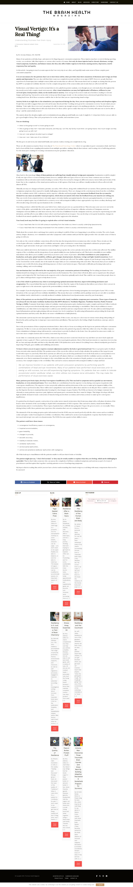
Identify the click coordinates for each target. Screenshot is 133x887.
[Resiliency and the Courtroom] (78, 616)
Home (68, 2)
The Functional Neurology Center (64, 146)
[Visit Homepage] (66, 14)
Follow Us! (102, 500)
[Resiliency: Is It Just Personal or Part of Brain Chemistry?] (54, 616)
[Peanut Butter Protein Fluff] (66, 741)
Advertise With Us (58, 876)
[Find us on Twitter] (100, 876)
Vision (36, 44)
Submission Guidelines (72, 876)
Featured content (29, 44)
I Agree (100, 884)
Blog (79, 2)
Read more (54, 587)
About (74, 2)
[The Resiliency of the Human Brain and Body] (78, 502)
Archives (86, 2)
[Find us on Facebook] (96, 876)
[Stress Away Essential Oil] (66, 616)
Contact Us (114, 2)
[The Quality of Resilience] (54, 741)
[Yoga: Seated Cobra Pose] (54, 502)
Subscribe (104, 2)
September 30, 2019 (59, 44)
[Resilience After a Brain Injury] (66, 502)
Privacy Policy (59, 878)
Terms (66, 878)
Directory (95, 2)
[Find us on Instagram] (103, 876)
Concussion (19, 44)
